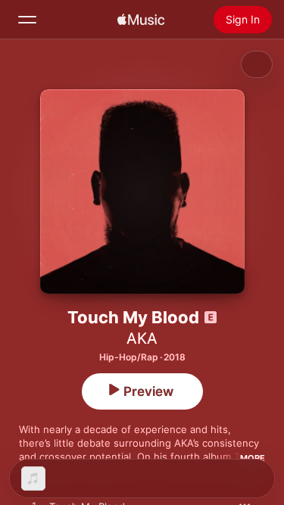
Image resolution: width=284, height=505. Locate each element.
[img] (140, 19)
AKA (142, 338)
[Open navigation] (27, 19)
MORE (252, 458)
